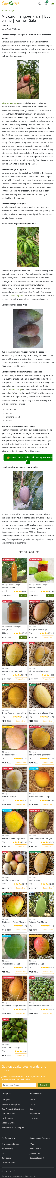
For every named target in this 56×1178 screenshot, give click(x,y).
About (32, 1099)
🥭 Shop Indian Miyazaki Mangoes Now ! (29, 459)
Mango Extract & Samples (13, 1127)
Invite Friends (36, 1148)
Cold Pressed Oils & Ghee (13, 1109)
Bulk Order (6, 1158)
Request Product (37, 1158)
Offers (32, 1144)
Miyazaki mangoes (10, 103)
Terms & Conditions (10, 1144)
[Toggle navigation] (52, 3)
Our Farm (34, 1118)
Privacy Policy (7, 1148)
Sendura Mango (15, 389)
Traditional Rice (8, 1113)
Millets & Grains (8, 1123)
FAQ (3, 1153)
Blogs (11, 10)
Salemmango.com (16, 295)
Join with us (35, 1153)
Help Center (35, 1113)
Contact (33, 1104)
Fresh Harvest (8, 1118)
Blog (31, 1109)
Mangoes (6, 1099)
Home (4, 10)
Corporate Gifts (8, 1162)
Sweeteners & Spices (11, 1104)
